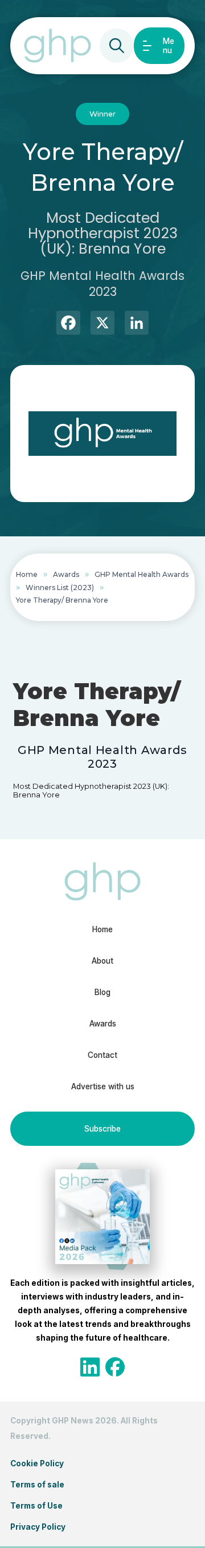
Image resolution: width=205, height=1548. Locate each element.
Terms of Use (36, 1505)
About (102, 960)
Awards (66, 574)
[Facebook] (68, 324)
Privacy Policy (37, 1526)
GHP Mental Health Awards (141, 574)
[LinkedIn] (136, 324)
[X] (102, 324)
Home (27, 574)
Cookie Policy (37, 1463)
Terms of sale (37, 1484)
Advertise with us (102, 1086)
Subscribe (102, 1128)
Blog (102, 992)
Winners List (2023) (60, 587)
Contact (102, 1055)
